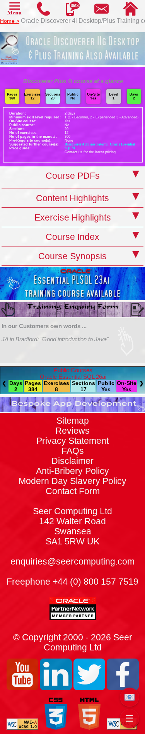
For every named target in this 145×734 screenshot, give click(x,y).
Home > (9, 21)
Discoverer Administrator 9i (87, 144)
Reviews (72, 431)
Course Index (72, 237)
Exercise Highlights (72, 217)
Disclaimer (72, 461)
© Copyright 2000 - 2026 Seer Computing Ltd (72, 642)
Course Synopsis (72, 256)
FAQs (72, 451)
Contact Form (72, 516)
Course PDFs (73, 176)
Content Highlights (72, 198)
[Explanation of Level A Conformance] (23, 727)
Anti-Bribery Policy (72, 471)
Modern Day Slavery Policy (72, 481)
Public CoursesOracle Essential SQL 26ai (73, 373)
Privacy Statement (72, 441)
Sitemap (72, 421)
